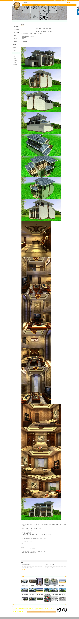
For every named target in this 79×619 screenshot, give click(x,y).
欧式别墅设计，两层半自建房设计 (49, 565)
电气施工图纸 (15, 66)
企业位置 (63, 0)
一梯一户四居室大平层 (55, 603)
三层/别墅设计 (15, 58)
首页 (12, 606)
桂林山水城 (47, 585)
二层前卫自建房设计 (32, 594)
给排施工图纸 (15, 64)
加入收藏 (58, 0)
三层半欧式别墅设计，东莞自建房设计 (27, 565)
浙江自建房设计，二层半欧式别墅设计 (49, 564)
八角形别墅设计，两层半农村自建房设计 (50, 567)
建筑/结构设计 (15, 62)
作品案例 (22, 576)
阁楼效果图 (32, 585)
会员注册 (16, 0)
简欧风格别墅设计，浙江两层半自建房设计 (27, 567)
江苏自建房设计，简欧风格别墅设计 (26, 564)
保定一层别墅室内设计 (40, 585)
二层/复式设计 (15, 56)
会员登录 (13, 0)
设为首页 (55, 0)
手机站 (66, 0)
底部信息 (14, 604)
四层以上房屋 (15, 60)
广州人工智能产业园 (40, 603)
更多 (65, 576)
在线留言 (61, 0)
